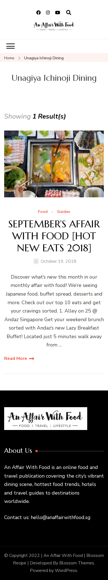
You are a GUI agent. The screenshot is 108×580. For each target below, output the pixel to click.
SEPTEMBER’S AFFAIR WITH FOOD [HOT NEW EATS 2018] (54, 236)
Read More (15, 358)
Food (43, 212)
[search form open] (68, 13)
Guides (63, 212)
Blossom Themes (76, 563)
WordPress (66, 570)
